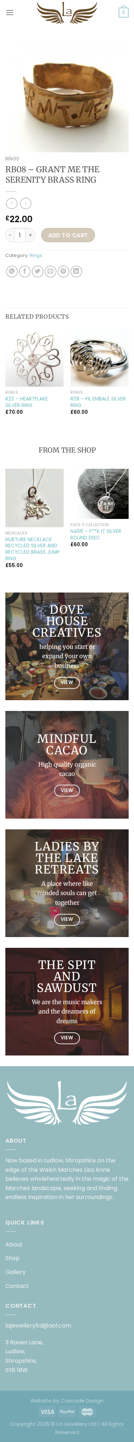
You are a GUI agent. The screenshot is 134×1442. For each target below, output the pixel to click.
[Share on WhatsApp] (12, 271)
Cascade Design (82, 1400)
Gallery (15, 1272)
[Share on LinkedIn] (76, 271)
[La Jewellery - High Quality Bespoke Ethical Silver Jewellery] (67, 12)
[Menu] (9, 12)
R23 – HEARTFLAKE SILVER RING (26, 402)
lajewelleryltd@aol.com (38, 1325)
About (14, 1244)
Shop (12, 1258)
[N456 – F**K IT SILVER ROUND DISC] (99, 494)
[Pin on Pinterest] (63, 271)
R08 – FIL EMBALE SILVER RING (98, 402)
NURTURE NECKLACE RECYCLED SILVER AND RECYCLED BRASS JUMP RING (32, 549)
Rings (12, 158)
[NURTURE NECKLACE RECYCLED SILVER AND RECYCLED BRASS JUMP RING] (34, 498)
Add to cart (68, 235)
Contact (17, 1286)
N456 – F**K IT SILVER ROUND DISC (95, 534)
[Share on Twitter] (38, 271)
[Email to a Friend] (50, 271)
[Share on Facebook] (25, 271)
